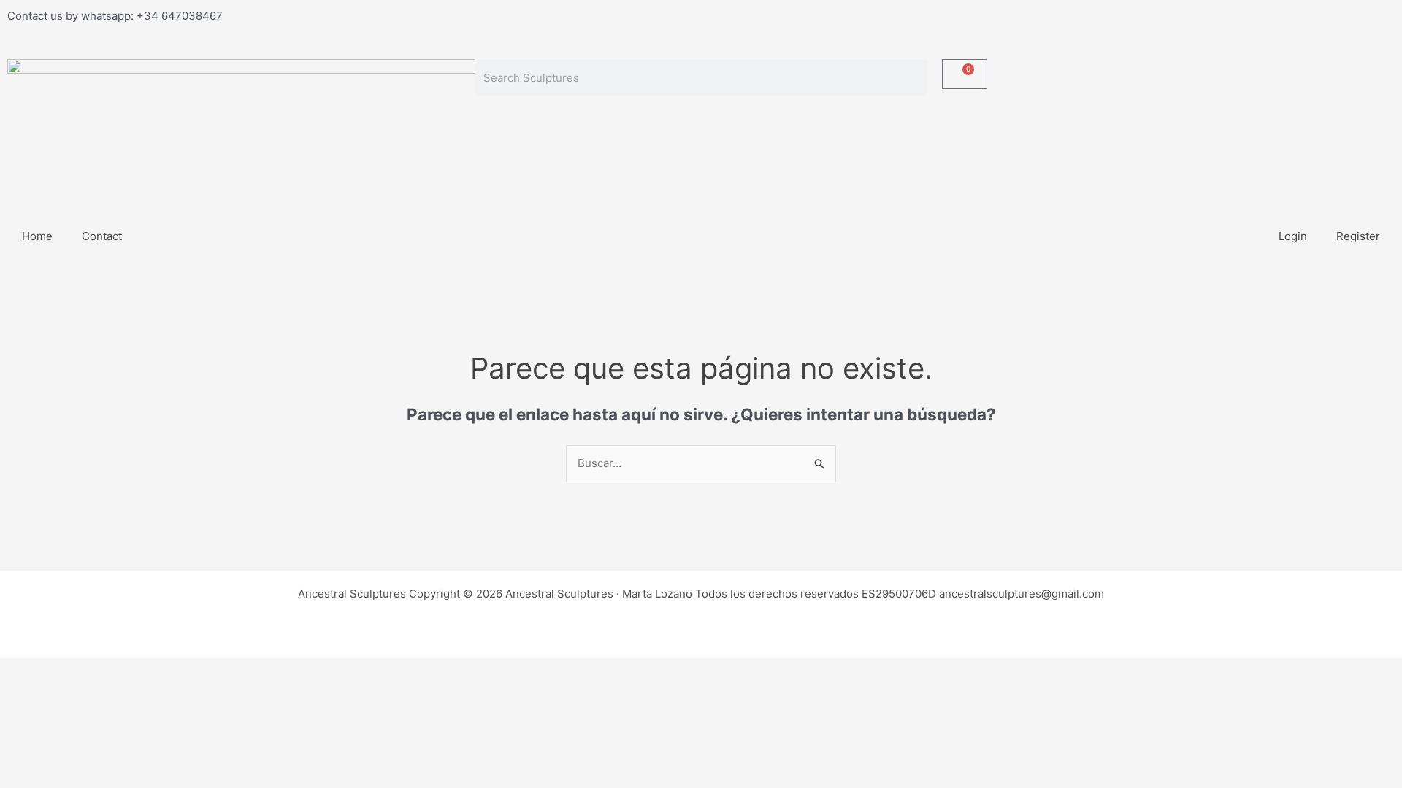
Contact (102, 236)
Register (1358, 236)
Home (37, 236)
